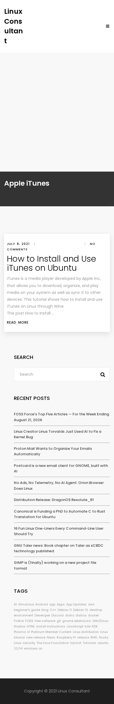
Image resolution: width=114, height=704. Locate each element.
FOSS (29, 621)
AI (15, 604)
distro (69, 615)
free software (45, 621)
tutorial (75, 643)
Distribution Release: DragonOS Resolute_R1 (54, 499)
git (59, 621)
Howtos (19, 626)
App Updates (76, 604)
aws (91, 604)
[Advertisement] (57, 112)
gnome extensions (76, 621)
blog (45, 610)
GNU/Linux (100, 621)
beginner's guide (27, 610)
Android (41, 604)
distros (81, 615)
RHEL (94, 637)
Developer (42, 615)
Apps (61, 604)
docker (93, 615)
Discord (57, 615)
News (51, 637)
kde (87, 626)
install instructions (50, 626)
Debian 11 (65, 610)
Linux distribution (86, 632)
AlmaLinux (26, 604)
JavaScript (75, 626)
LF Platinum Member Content (49, 632)
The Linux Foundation (53, 643)
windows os (33, 648)
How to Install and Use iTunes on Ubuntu (51, 263)
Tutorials (89, 643)
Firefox (19, 621)
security (29, 643)
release (83, 637)
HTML (31, 626)
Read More (17, 322)
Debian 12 (80, 610)
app (52, 604)
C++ (53, 610)
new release (35, 637)
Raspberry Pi (66, 637)
